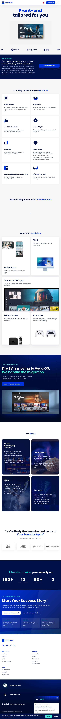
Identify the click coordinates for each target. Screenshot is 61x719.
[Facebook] (14, 645)
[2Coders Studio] (7, 2)
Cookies (4, 672)
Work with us (35, 659)
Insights (34, 656)
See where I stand (49, 65)
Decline (56, 716)
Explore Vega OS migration (13, 384)
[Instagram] (10, 645)
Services (4, 654)
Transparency (36, 663)
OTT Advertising (6, 661)
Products (4, 656)
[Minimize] (57, 698)
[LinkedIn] (3, 645)
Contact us (50, 2)
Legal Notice (5, 674)
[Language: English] (43, 2)
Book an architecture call (11, 613)
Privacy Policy (6, 669)
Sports (4, 659)
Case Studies (35, 654)
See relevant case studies (31, 613)
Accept (48, 716)
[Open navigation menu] (57, 2)
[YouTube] (7, 645)
